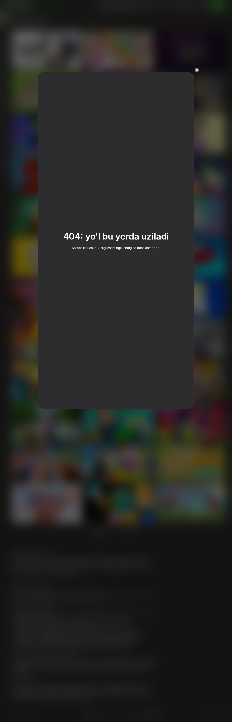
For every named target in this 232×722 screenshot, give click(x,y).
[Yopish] (197, 70)
